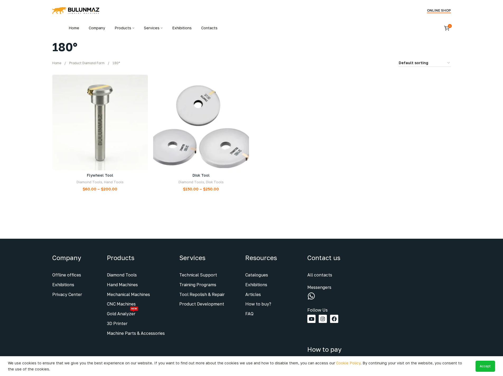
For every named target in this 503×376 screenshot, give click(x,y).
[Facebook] (334, 319)
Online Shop (439, 10)
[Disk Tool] (201, 123)
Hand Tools (114, 182)
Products (120, 257)
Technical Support (198, 275)
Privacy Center (67, 294)
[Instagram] (323, 319)
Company (66, 257)
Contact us (323, 257)
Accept (485, 366)
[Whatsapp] (311, 296)
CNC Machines (121, 304)
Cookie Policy (348, 363)
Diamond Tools (89, 182)
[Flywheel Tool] (100, 123)
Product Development (201, 304)
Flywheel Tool (100, 175)
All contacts (319, 275)
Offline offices (66, 275)
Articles (253, 294)
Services (192, 257)
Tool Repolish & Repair (202, 294)
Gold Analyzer (122, 312)
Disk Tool (201, 175)
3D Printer (117, 323)
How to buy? (258, 304)
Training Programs (197, 284)
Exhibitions (63, 284)
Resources (261, 257)
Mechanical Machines (128, 294)
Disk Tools (215, 182)
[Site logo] (76, 10)
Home (56, 63)
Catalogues (256, 275)
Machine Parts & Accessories (136, 333)
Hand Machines (122, 284)
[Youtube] (311, 319)
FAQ (249, 313)
